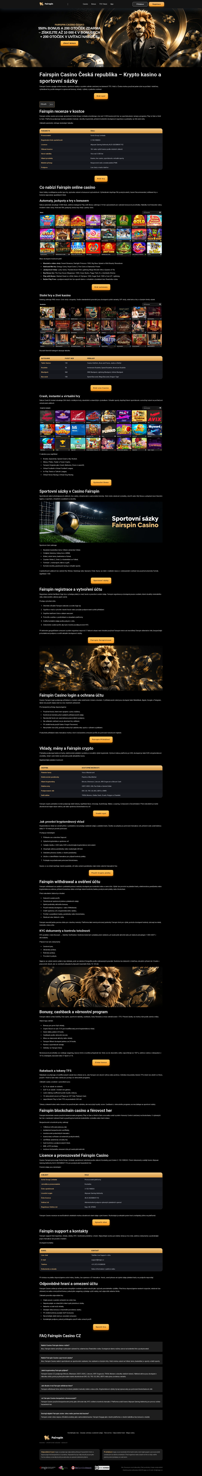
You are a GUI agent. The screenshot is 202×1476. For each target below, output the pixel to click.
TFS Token (103, 4)
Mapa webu (130, 1433)
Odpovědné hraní (119, 1433)
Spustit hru (101, 1327)
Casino (85, 4)
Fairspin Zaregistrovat (101, 640)
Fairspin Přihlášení (101, 739)
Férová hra (108, 1433)
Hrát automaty (101, 287)
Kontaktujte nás (73, 1433)
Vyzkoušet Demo (101, 482)
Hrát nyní (101, 96)
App (111, 4)
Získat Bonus (69, 43)
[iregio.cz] (46, 3)
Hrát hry (101, 179)
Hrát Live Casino (101, 388)
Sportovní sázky (101, 580)
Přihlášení (140, 4)
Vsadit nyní (101, 813)
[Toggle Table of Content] (50, 104)
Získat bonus (101, 1062)
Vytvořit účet (101, 1222)
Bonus (93, 4)
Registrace (157, 4)
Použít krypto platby (101, 873)
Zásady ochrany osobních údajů (91, 1433)
